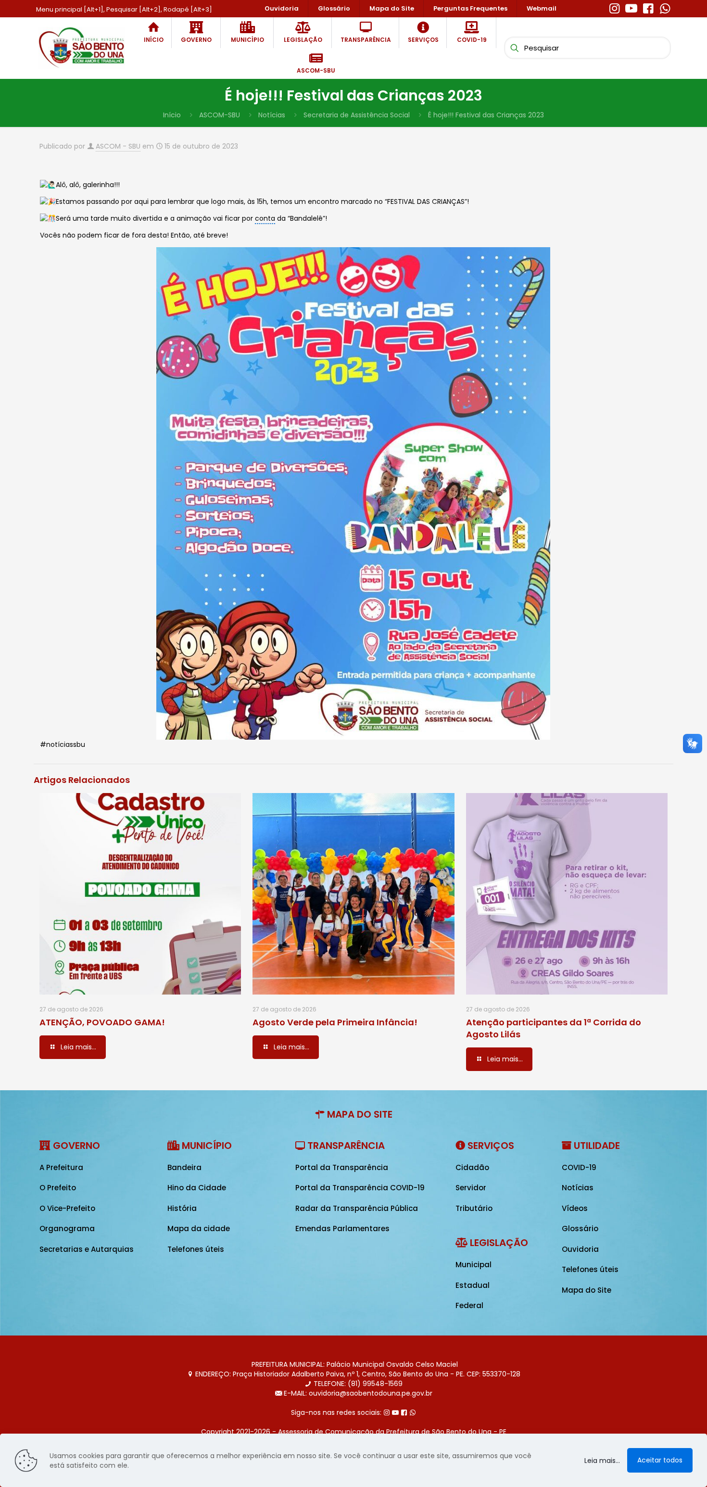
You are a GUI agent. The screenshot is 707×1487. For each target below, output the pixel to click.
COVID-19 (579, 1167)
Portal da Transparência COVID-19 (360, 1188)
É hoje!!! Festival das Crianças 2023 (486, 115)
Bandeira (184, 1167)
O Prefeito (57, 1188)
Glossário (580, 1228)
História (182, 1208)
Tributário (473, 1208)
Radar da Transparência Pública (356, 1208)
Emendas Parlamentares (342, 1228)
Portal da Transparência (341, 1167)
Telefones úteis (195, 1249)
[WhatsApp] (665, 7)
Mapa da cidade (198, 1228)
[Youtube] (631, 7)
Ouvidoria (580, 1249)
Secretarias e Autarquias (86, 1249)
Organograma (67, 1228)
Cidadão (472, 1167)
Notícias (271, 115)
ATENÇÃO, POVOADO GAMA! (102, 1022)
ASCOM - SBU (118, 146)
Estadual (472, 1285)
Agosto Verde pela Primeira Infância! (334, 1022)
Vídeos (575, 1208)
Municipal (473, 1265)
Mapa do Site (586, 1290)
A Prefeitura (61, 1167)
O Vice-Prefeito (67, 1208)
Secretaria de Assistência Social (356, 115)
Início (172, 115)
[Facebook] (648, 7)
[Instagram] (614, 7)
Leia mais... (602, 1460)
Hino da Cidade (196, 1188)
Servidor (470, 1188)
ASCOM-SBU (219, 115)
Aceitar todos (659, 1460)
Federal (469, 1305)
